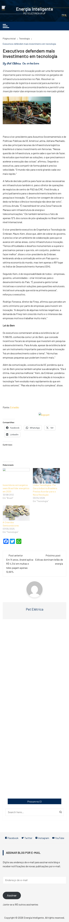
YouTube (59, 837)
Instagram (43, 837)
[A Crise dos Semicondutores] (16, 513)
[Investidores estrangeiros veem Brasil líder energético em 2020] (16, 475)
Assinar (12, 895)
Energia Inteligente (34, 9)
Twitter (28, 837)
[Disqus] (34, 668)
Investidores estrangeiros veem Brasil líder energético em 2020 (16, 488)
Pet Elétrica (14, 63)
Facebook (12, 837)
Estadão (14, 407)
